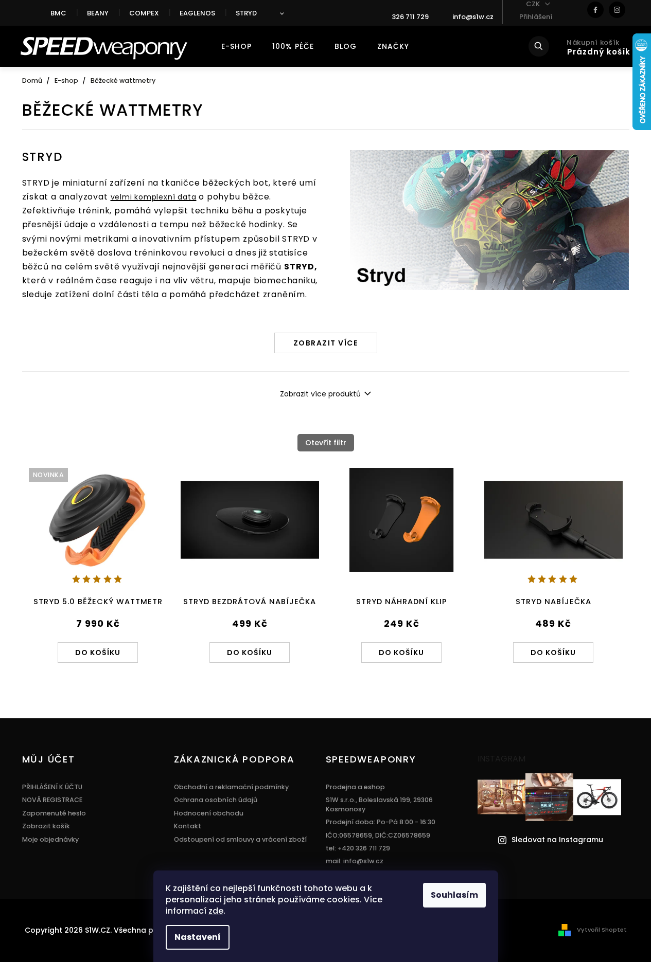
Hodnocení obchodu (208, 813)
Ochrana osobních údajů (215, 799)
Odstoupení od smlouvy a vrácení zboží (240, 839)
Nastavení (197, 937)
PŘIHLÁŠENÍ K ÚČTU (52, 787)
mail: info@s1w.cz (354, 861)
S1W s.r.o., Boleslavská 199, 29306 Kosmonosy (379, 804)
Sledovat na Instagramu (557, 840)
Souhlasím (454, 895)
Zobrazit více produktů (320, 394)
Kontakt (187, 826)
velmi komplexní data (154, 197)
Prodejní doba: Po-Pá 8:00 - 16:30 (380, 822)
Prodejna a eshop (355, 787)
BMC (58, 13)
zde (215, 911)
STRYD (246, 13)
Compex (144, 13)
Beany (98, 13)
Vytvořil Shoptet (602, 929)
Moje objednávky (50, 839)
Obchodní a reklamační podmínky (231, 787)
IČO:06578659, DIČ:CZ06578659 (378, 835)
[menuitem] (236, 46)
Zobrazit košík (46, 826)
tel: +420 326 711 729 (358, 848)
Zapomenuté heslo (54, 813)
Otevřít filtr (325, 443)
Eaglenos (197, 13)
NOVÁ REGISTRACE (52, 799)
